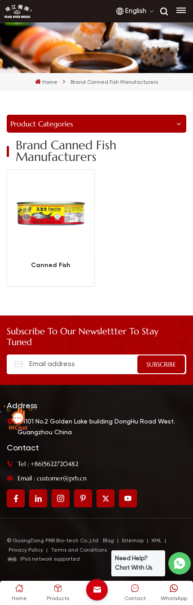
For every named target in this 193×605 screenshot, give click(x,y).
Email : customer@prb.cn (52, 478)
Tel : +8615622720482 (48, 464)
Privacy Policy (26, 550)
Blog (108, 541)
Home (49, 82)
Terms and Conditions (79, 550)
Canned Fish (50, 265)
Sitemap (133, 541)
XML (156, 541)
